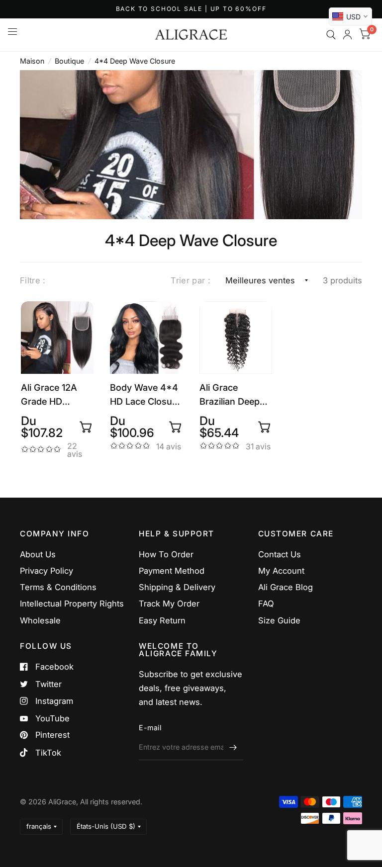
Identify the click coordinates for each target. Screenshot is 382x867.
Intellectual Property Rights (72, 603)
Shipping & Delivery (177, 587)
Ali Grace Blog (285, 587)
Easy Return (162, 620)
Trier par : (190, 280)
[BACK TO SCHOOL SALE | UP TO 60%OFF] (191, 9)
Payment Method (171, 571)
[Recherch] (331, 34)
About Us (38, 554)
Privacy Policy (46, 571)
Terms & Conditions (58, 587)
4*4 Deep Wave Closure (135, 61)
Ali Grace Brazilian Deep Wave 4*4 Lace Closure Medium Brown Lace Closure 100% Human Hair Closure (234, 395)
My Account (281, 571)
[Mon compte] (347, 34)
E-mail (150, 727)
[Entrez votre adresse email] (233, 747)
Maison (32, 61)
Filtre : (33, 280)
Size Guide (279, 620)
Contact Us (279, 554)
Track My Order (169, 603)
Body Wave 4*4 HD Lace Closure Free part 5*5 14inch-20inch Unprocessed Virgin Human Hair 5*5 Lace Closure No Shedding (145, 395)
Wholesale (40, 620)
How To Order (166, 554)
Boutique (69, 61)
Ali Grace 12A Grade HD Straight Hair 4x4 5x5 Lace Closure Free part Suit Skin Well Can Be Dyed (51, 395)
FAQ (266, 603)
